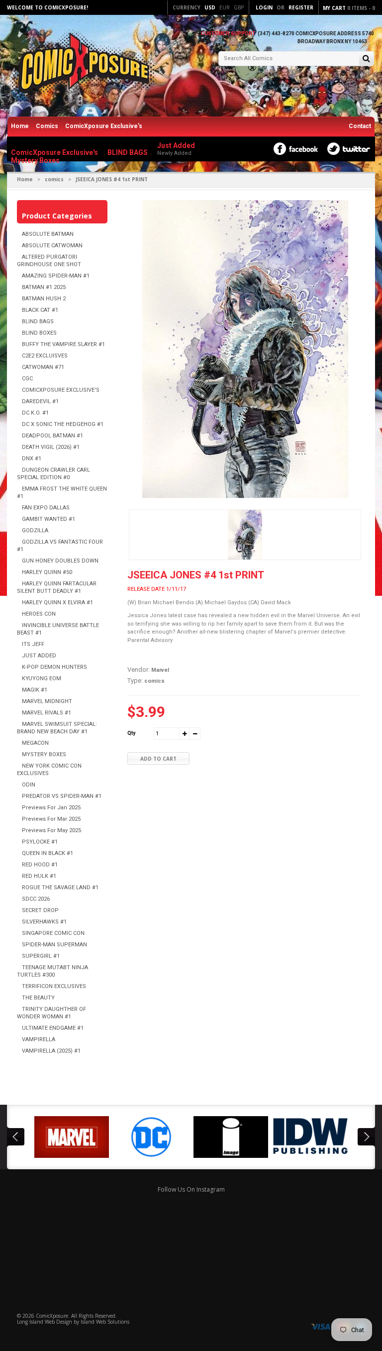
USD (209, 7)
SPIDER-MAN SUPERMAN (54, 944)
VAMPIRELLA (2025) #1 (51, 1051)
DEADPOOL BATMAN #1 (52, 435)
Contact (360, 126)
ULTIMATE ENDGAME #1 (53, 1028)
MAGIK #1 (34, 690)
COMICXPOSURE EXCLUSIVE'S (60, 390)
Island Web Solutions (105, 1321)
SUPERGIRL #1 (41, 956)
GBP (239, 7)
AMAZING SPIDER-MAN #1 (56, 276)
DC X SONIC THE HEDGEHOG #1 (62, 424)
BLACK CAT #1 (40, 310)
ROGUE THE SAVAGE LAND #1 (60, 887)
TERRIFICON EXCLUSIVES (54, 986)
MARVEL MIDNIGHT (47, 701)
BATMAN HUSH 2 (44, 298)
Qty (131, 733)
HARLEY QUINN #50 (47, 572)
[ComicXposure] (81, 67)
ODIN (28, 785)
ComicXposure (52, 1315)
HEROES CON (39, 614)
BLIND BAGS (38, 321)
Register (300, 7)
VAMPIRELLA (38, 1039)
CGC (27, 378)
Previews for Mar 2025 (51, 819)
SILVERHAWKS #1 (44, 922)
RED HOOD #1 (40, 864)
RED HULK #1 (39, 876)
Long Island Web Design (44, 1321)
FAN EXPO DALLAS (46, 507)
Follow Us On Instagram (191, 1189)
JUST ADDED (39, 655)
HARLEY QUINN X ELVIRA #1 (57, 602)
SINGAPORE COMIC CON (53, 933)
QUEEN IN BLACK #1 (47, 853)
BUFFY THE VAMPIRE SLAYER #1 (63, 344)
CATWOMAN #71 (43, 367)
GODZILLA (35, 530)
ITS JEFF (33, 644)
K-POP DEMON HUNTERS (54, 667)
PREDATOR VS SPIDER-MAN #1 (61, 796)
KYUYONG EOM (41, 678)
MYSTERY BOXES (44, 754)
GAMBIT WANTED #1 (48, 519)
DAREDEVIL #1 (40, 401)
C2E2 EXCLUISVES (45, 356)
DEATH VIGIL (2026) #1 (51, 447)
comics (54, 179)
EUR (224, 7)
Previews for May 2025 (51, 830)
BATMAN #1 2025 (44, 287)
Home (20, 126)
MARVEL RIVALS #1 (46, 713)
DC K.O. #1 (35, 413)
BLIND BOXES (39, 333)
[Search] (366, 59)
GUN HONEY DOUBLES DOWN (60, 561)
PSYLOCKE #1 (40, 842)
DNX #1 (31, 458)
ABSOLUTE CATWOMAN (52, 245)
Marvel (160, 670)
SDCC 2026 (36, 899)
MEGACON (35, 743)
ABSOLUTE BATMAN (48, 234)
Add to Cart (158, 758)
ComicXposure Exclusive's (103, 126)
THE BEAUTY (38, 998)
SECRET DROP (40, 910)
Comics (47, 126)
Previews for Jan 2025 (51, 807)
